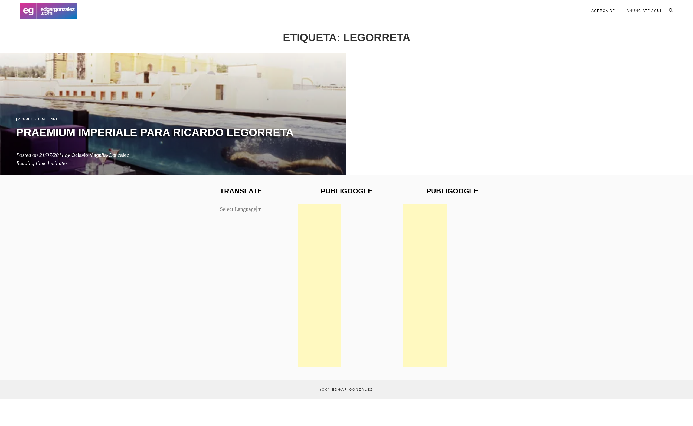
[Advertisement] (319, 285)
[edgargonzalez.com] (48, 11)
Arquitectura (31, 118)
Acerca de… (605, 11)
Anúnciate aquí (644, 11)
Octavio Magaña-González (100, 154)
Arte (55, 118)
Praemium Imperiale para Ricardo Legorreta (155, 132)
